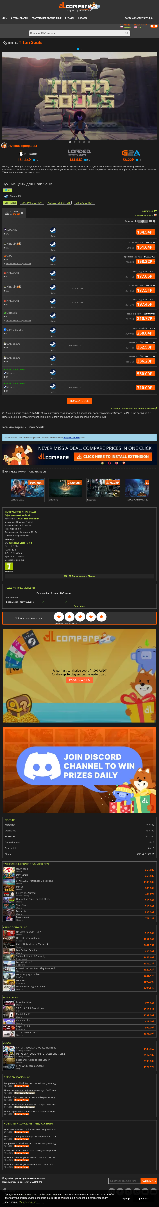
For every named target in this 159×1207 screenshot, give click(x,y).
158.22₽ (145, 261)
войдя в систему (72, 437)
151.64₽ (145, 247)
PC (9, 190)
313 (7, 259)
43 (6, 347)
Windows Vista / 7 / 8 (20, 542)
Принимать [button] (144, 1198)
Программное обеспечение (46, 18)
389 (7, 247)
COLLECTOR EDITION (59, 202)
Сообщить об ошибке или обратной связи (132, 408)
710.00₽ (145, 387)
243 (7, 233)
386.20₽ (145, 361)
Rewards (69, 18)
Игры (4, 18)
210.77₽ (145, 318)
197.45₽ (145, 304)
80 (6, 316)
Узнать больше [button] (27, 1202)
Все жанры (10, 202)
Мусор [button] (126, 1198)
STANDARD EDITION (32, 202)
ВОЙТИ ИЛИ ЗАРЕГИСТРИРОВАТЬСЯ (142, 18)
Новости (83, 18)
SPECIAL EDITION (84, 202)
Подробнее (79, 606)
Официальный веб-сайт (18, 515)
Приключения (31, 518)
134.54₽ (145, 232)
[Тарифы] (142, 221)
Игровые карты (19, 18)
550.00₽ (145, 373)
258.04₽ (145, 333)
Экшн (20, 518)
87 (6, 276)
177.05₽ (145, 276)
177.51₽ (145, 290)
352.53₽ (145, 347)
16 (6, 377)
